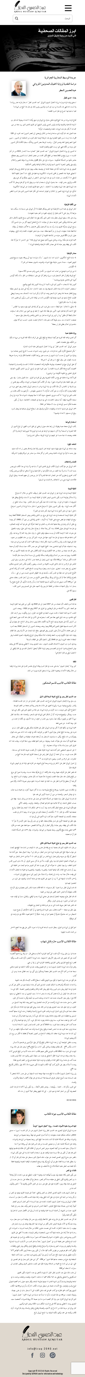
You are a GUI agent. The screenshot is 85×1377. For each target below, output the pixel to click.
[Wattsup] (53, 1355)
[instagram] (42, 1355)
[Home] (30, 6)
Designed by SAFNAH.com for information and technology (42, 1373)
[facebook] (32, 1355)
